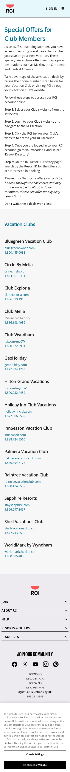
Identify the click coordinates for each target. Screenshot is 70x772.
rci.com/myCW (14, 341)
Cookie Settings (35, 754)
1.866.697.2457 (14, 509)
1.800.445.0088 (14, 252)
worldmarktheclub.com (20, 552)
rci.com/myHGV (15, 388)
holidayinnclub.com (18, 411)
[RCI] (10, 8)
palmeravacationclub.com (22, 458)
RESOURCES (10, 637)
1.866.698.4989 (14, 322)
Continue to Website (34, 765)
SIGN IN (51, 9)
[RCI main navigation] (63, 8)
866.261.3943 (35, 696)
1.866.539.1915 (14, 299)
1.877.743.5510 (14, 533)
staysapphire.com (17, 505)
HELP (5, 619)
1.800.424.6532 (14, 486)
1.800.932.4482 (14, 393)
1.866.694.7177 (14, 463)
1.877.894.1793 (14, 369)
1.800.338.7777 (35, 678)
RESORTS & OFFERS (15, 628)
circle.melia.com (15, 271)
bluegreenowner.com (19, 248)
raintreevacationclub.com (22, 482)
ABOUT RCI (9, 610)
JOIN (4, 602)
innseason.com (15, 435)
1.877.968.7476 (35, 687)
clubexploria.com (16, 295)
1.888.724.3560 (14, 439)
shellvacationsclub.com (20, 528)
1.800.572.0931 (14, 346)
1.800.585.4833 (14, 556)
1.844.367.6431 (14, 276)
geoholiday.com (15, 365)
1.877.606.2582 (14, 416)
